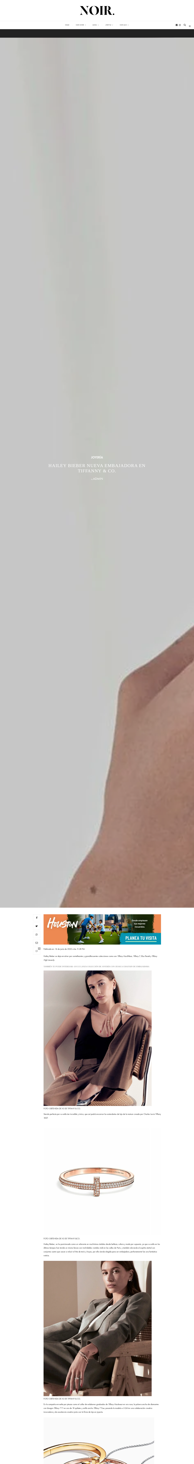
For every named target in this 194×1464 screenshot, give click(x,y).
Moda (95, 25)
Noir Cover (80, 25)
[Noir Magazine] (97, 10)
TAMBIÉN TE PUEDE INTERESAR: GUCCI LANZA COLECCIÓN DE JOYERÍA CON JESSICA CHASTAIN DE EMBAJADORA (96, 967)
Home (67, 25)
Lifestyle (108, 25)
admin (98, 479)
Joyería (97, 457)
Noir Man (123, 25)
